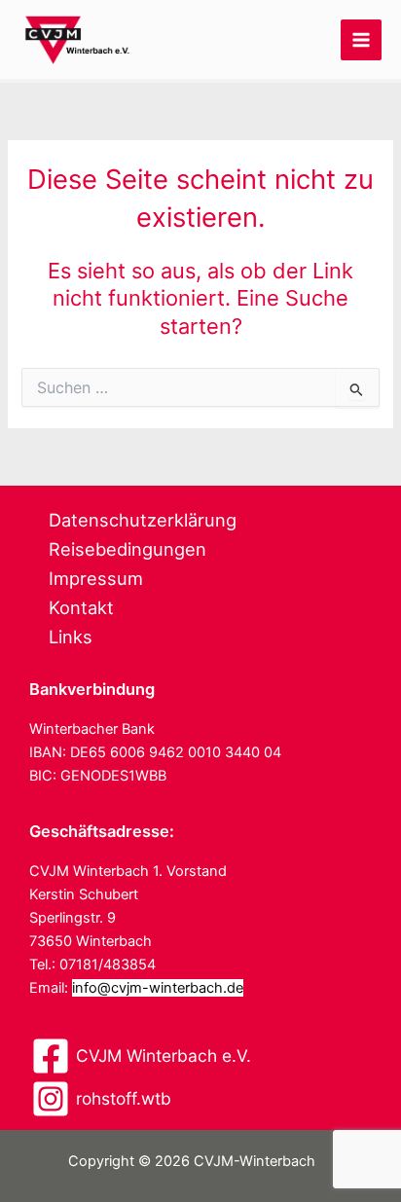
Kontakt (81, 607)
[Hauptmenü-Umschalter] (361, 39)
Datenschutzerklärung (143, 519)
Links (70, 636)
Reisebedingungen (127, 549)
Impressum (96, 578)
